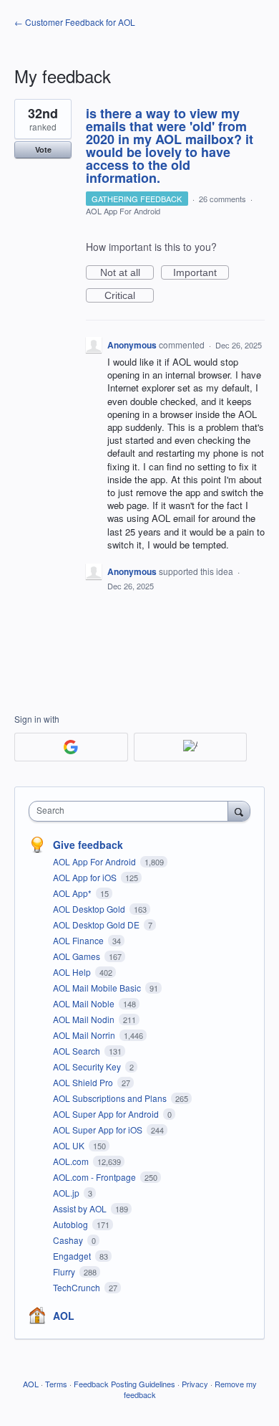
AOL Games (77, 956)
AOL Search (77, 1051)
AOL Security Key (88, 1066)
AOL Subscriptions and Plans (111, 1098)
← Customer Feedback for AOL (74, 22)
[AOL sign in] (191, 747)
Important (201, 273)
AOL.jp (67, 1193)
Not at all (127, 273)
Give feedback (88, 844)
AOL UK (70, 1145)
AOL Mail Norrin (85, 1035)
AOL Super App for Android (107, 1114)
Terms (56, 1383)
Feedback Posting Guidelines (124, 1383)
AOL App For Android (123, 211)
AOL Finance (79, 940)
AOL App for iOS (86, 877)
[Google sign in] (71, 747)
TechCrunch (77, 1287)
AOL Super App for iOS (99, 1129)
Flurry (65, 1271)
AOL (63, 1315)
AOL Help (73, 972)
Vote (43, 149)
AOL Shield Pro (84, 1082)
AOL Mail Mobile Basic (98, 987)
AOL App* (73, 893)
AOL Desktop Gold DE (97, 924)
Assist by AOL (81, 1208)
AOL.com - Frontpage (95, 1177)
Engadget (73, 1256)
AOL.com (72, 1161)
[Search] (238, 811)
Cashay (69, 1240)
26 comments (222, 198)
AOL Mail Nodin (85, 1019)
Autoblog (71, 1224)
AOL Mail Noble (85, 1003)
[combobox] (131, 811)
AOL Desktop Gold (90, 909)
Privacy (195, 1383)
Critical (129, 296)
